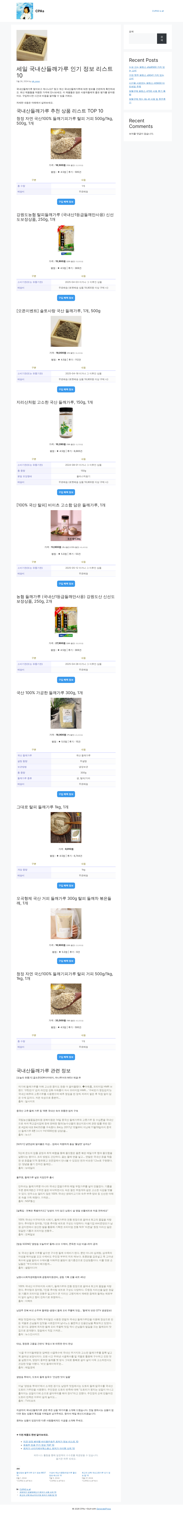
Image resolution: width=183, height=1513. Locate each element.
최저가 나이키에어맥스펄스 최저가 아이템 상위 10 (49, 1448)
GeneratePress (104, 1508)
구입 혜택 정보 (66, 201)
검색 (131, 31)
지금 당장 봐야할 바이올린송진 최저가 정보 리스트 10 (50, 1441)
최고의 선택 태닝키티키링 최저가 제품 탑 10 (38, 1495)
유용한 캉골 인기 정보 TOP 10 (38, 1445)
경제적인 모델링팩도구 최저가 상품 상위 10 (38, 1492)
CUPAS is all (158, 11)
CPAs (39, 11)
